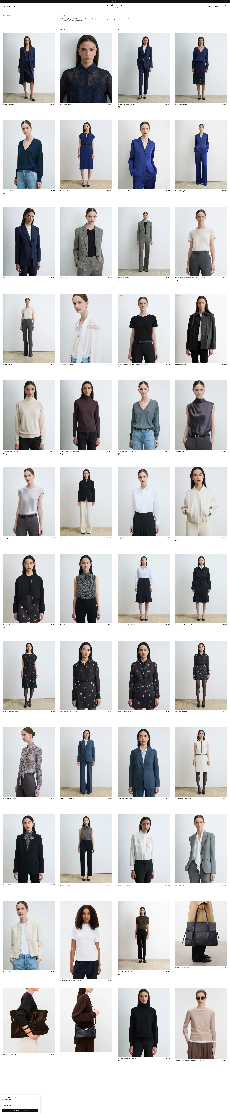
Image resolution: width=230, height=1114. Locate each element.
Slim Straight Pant (65, 885)
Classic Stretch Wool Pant (67, 798)
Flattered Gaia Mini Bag (66, 1054)
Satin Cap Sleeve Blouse (9, 538)
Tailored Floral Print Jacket (125, 711)
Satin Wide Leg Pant (180, 191)
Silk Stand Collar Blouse (124, 885)
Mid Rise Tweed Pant (123, 277)
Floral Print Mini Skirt (181, 711)
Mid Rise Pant (64, 538)
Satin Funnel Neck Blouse (182, 451)
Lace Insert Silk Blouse (66, 364)
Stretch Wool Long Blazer (10, 104)
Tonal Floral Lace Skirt (181, 104)
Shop (4, 15)
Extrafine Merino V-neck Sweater (12, 191)
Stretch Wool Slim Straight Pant (126, 104)
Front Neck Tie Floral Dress (10, 711)
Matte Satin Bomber (180, 538)
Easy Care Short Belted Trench (183, 625)
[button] (8, 6)
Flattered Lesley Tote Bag (10, 1054)
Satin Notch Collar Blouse (125, 191)
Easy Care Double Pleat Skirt (126, 625)
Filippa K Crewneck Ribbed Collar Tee (70, 980)
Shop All (9, 15)
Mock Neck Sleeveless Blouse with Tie (71, 625)
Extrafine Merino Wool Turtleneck (12, 451)
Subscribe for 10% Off (20, 1110)
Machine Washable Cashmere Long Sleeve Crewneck (190, 1060)
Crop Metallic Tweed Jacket (10, 972)
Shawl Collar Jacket (8, 885)
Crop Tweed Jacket (65, 277)
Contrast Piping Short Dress (183, 798)
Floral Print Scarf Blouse (9, 798)
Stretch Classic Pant (8, 364)
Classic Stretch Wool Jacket (125, 798)
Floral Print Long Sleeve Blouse (69, 711)
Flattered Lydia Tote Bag (182, 967)
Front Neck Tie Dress (66, 191)
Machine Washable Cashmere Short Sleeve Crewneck (190, 277)
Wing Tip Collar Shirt (123, 538)
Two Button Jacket (180, 885)
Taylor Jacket (6, 277)
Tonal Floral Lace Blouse (67, 104)
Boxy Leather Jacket (180, 364)
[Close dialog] (39, 1097)
